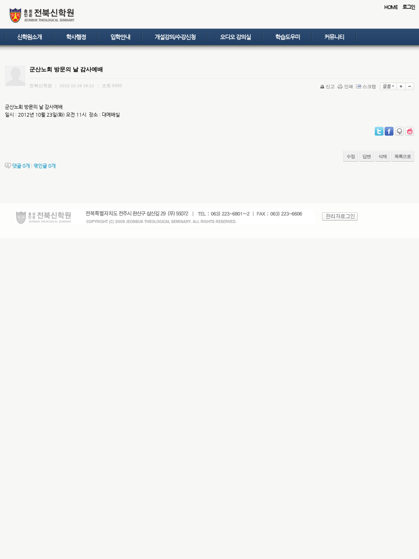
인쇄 (348, 86)
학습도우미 (287, 37)
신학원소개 (29, 37)
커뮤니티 (334, 37)
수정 (351, 156)
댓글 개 (21, 166)
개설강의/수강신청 (175, 37)
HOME (391, 7)
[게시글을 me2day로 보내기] (399, 131)
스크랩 (369, 86)
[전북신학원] (42, 22)
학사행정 (76, 37)
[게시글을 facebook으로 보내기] (389, 131)
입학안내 (120, 37)
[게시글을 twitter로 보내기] (379, 131)
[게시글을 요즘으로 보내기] (409, 131)
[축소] (409, 86)
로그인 (409, 7)
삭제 (382, 156)
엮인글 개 (45, 166)
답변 (367, 156)
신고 (330, 86)
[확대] (401, 86)
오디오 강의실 (235, 37)
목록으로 (402, 156)
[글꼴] (388, 86)
